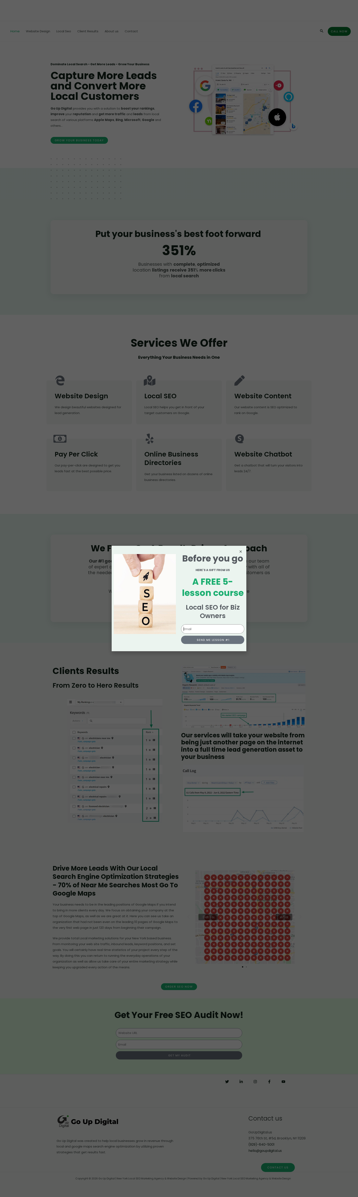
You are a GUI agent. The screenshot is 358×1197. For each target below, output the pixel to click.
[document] (179, 598)
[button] (240, 551)
